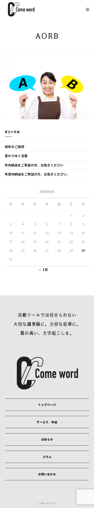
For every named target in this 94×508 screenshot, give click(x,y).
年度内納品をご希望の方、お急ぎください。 (37, 174)
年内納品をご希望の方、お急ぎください (34, 165)
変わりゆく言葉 (16, 155)
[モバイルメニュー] (87, 9)
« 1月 (43, 269)
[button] (47, 404)
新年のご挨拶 (14, 146)
